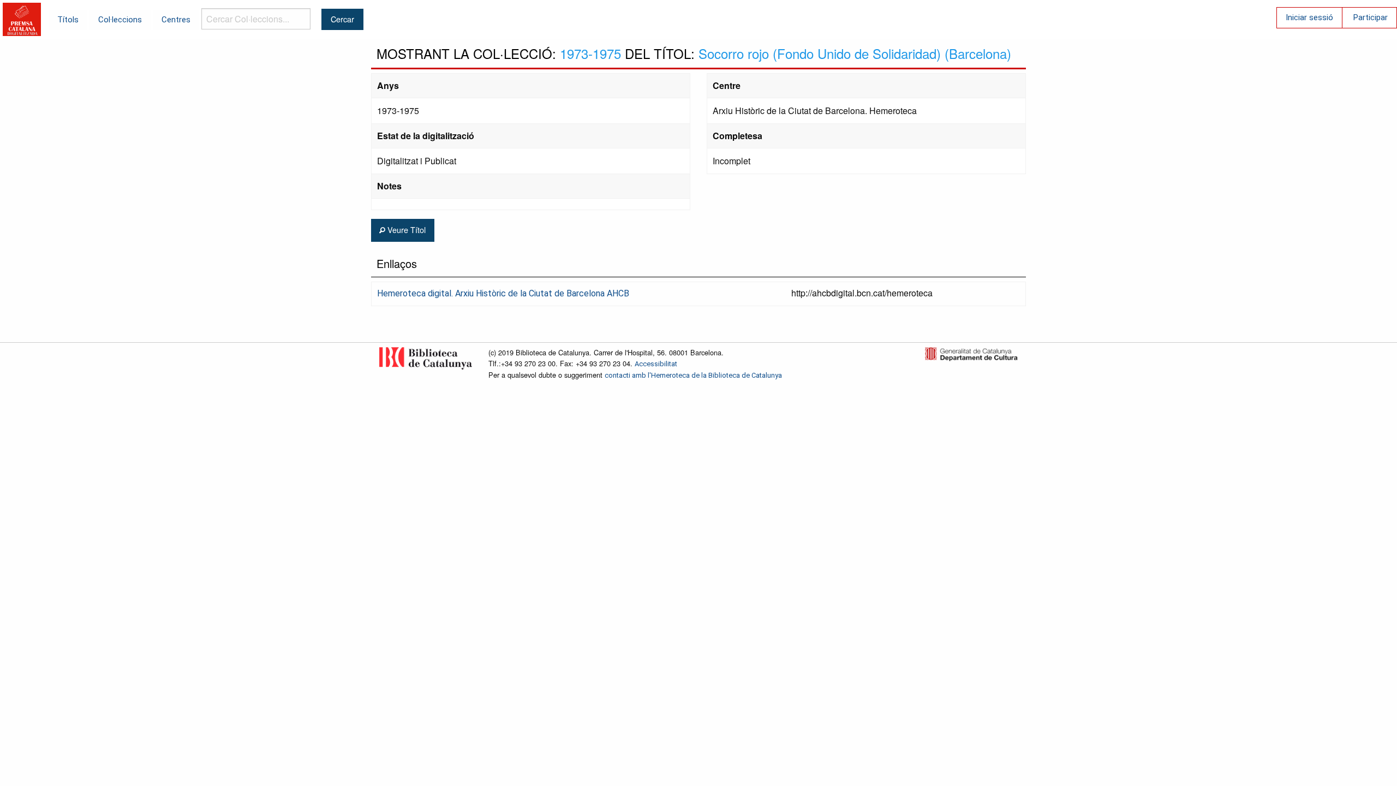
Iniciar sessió (1309, 17)
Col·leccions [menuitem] (120, 20)
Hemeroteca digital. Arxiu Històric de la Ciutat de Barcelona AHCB (503, 293)
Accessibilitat (656, 364)
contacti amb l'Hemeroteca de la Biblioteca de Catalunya (693, 375)
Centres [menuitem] (176, 20)
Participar (1370, 17)
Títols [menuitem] (68, 20)
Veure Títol (405, 229)
